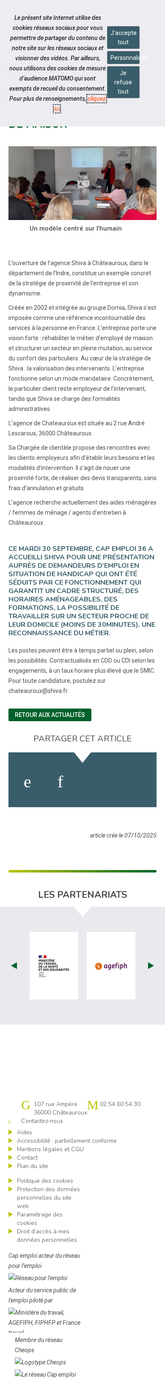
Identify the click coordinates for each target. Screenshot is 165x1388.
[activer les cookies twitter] (95, 781)
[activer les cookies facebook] (27, 781)
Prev (14, 965)
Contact (27, 1158)
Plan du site (32, 1166)
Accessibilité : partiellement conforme (67, 1141)
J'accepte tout (123, 38)
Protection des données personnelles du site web (48, 1197)
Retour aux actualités (50, 714)
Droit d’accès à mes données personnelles (47, 1235)
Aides (24, 1132)
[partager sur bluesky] (135, 781)
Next (151, 965)
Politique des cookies (45, 1181)
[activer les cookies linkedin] (60, 781)
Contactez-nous (42, 1121)
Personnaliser (125, 57)
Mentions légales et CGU (50, 1149)
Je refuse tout (123, 82)
